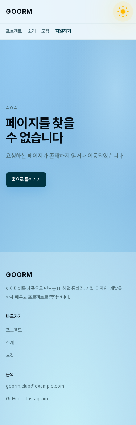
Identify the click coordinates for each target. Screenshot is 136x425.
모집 (45, 31)
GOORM (19, 11)
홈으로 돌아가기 (26, 179)
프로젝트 (14, 31)
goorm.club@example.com (35, 386)
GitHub (13, 398)
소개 (32, 31)
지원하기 (63, 31)
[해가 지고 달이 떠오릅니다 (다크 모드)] (123, 11)
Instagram (37, 398)
